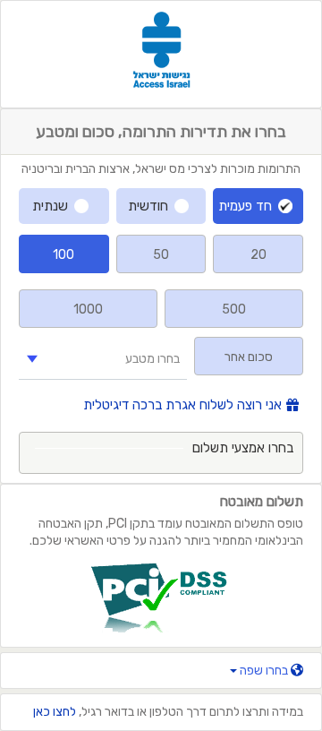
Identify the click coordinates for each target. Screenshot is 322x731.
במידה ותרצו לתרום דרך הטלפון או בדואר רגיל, (168, 711)
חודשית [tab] (148, 206)
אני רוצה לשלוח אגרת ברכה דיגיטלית (182, 405)
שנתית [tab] (50, 206)
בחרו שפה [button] (264, 670)
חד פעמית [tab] (245, 206)
